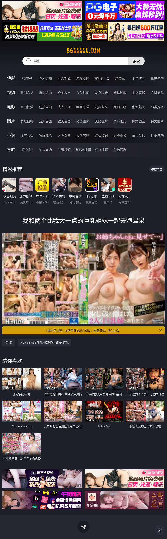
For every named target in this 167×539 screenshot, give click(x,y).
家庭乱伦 (45, 135)
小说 (11, 135)
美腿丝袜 (101, 121)
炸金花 (120, 78)
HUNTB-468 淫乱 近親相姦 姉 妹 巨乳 (44, 342)
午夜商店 (45, 150)
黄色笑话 (138, 135)
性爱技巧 (157, 135)
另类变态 (157, 107)
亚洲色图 (45, 121)
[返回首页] (160, 530)
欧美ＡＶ (64, 92)
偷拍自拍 (45, 107)
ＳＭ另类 (157, 92)
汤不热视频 (83, 150)
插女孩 (27, 150)
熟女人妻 (101, 92)
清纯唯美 (119, 121)
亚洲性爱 (26, 107)
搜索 (136, 61)
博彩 (11, 78)
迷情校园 (101, 135)
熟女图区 (138, 121)
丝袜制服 (119, 92)
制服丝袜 (101, 107)
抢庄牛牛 (157, 78)
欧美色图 (64, 121)
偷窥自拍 (26, 121)
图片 (11, 121)
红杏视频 (101, 150)
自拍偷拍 (45, 92)
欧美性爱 (82, 107)
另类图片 (157, 121)
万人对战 (64, 78)
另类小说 (119, 135)
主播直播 (138, 92)
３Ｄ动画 (82, 92)
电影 (11, 107)
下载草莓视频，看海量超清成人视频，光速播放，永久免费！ (83, 330)
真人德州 (45, 78)
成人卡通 (64, 107)
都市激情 (26, 135)
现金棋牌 (138, 78)
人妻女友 (64, 135)
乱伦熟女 (138, 107)
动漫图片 (82, 121)
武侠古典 (82, 135)
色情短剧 (119, 150)
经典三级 (119, 107)
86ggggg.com (83, 50)
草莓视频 (64, 150)
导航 (11, 149)
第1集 (9, 342)
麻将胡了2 (101, 78)
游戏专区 (82, 78)
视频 (11, 92)
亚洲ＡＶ (26, 92)
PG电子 (26, 78)
